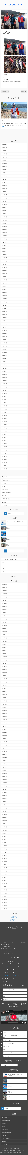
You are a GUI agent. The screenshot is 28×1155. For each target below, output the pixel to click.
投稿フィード (14, 917)
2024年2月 (4, 239)
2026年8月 (4, 144)
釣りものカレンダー (8, 1053)
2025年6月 (4, 188)
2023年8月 (4, 258)
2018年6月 (4, 453)
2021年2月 (4, 352)
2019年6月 (4, 415)
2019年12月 (5, 396)
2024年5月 (4, 229)
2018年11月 (5, 437)
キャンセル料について (8, 990)
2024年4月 (4, 232)
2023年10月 (5, 251)
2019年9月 (4, 406)
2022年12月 (5, 283)
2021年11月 (5, 324)
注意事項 (5, 1049)
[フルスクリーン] (25, 1023)
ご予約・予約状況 (7, 1040)
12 (18, 970)
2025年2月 (4, 201)
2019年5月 (4, 418)
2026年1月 (4, 166)
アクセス (5, 1032)
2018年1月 (4, 469)
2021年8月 (4, 333)
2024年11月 (5, 210)
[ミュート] (22, 1023)
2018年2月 (4, 465)
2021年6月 (4, 339)
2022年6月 (4, 302)
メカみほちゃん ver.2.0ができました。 (15, 521)
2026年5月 (4, 154)
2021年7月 (4, 336)
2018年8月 (4, 447)
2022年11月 (5, 286)
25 (16, 976)
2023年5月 (4, 267)
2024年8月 (4, 220)
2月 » (6, 981)
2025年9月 (4, 179)
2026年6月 (4, 150)
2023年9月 (4, 254)
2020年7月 (4, 374)
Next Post (23, 91)
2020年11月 (5, 362)
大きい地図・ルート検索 (7, 943)
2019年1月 (4, 431)
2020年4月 (4, 384)
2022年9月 (4, 292)
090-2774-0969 (7, 951)
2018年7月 (4, 450)
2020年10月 (5, 365)
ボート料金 (6, 1046)
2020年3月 (4, 387)
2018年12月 (5, 434)
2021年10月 (5, 327)
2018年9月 (4, 443)
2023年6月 (4, 264)
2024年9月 (4, 217)
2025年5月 (4, 191)
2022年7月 (4, 299)
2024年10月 (5, 213)
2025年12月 (5, 169)
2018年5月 (4, 456)
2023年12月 (5, 245)
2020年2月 (4, 390)
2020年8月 (4, 371)
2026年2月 (4, 163)
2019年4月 (4, 421)
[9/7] (14, 110)
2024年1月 (4, 242)
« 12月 (2, 981)
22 (7, 976)
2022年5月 (4, 305)
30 (10, 979)
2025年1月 (4, 204)
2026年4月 (4, 157)
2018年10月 (5, 440)
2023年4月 (4, 270)
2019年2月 (4, 428)
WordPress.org (14, 920)
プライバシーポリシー (8, 1043)
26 (18, 976)
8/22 (7, 538)
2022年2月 (4, 314)
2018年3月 (4, 462)
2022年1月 (4, 317)
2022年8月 (4, 295)
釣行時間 (5, 999)
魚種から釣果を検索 (8, 1056)
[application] (14, 1017)
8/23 (7, 527)
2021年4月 (4, 346)
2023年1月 (4, 280)
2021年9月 (4, 330)
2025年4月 (4, 195)
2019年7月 (4, 412)
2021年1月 (4, 355)
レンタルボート (6, 84)
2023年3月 (4, 273)
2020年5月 (4, 380)
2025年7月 (4, 185)
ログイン (14, 916)
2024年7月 (4, 223)
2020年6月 (4, 377)
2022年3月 (4, 311)
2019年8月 (4, 409)
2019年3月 (4, 425)
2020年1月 (4, 393)
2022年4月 (4, 308)
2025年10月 (5, 176)
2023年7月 (4, 261)
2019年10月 (5, 402)
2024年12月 (5, 207)
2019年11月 (5, 399)
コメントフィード (14, 919)
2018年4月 (4, 459)
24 (13, 976)
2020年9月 (4, 368)
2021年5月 (4, 343)
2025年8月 (4, 182)
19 (18, 973)
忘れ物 (4, 996)
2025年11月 (5, 173)
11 (16, 970)
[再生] (3, 1023)
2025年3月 (4, 198)
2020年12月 (5, 358)
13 (2, 973)
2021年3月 (4, 349)
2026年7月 (4, 147)
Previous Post (5, 91)
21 (5, 976)
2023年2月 (4, 276)
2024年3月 (4, 236)
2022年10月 (5, 289)
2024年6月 (4, 226)
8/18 (7, 544)
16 (10, 973)
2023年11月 (5, 248)
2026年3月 (4, 160)
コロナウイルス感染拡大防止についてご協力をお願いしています (14, 1036)
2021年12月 (5, 321)
